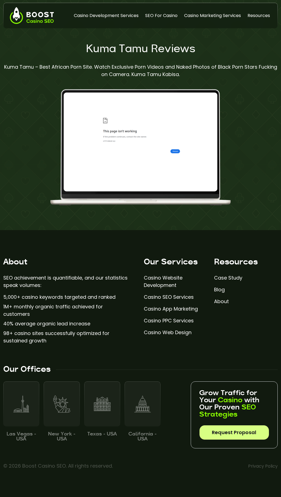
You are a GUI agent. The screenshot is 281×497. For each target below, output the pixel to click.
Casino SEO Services (169, 297)
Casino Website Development (163, 281)
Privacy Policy (263, 466)
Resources (259, 15)
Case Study (228, 277)
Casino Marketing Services (212, 15)
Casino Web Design (168, 332)
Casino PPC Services (169, 320)
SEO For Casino (161, 15)
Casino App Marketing (171, 308)
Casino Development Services (106, 15)
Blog (219, 289)
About (221, 301)
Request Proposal (234, 432)
